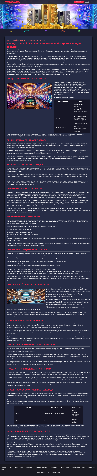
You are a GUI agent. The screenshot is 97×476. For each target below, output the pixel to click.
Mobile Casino (65, 467)
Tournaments (54, 467)
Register (78, 1)
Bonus (10, 467)
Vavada (4, 467)
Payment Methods (41, 467)
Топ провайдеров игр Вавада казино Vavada (26, 40)
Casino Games (19, 467)
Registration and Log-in (78, 467)
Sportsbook (29, 467)
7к (23, 71)
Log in (87, 1)
